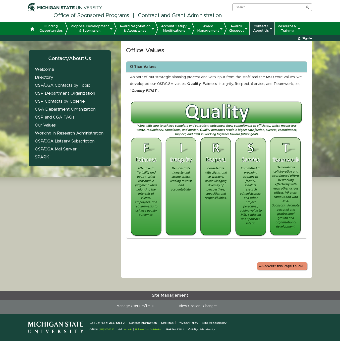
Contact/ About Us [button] (261, 28)
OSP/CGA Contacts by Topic (62, 85)
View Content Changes (198, 306)
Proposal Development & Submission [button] (90, 28)
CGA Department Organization (65, 109)
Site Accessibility (214, 322)
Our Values (45, 125)
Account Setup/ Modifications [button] (174, 28)
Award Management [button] (208, 28)
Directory (44, 77)
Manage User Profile (134, 306)
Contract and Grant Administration (180, 15)
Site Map (167, 322)
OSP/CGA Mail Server (56, 149)
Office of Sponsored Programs (91, 15)
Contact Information (143, 322)
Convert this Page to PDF (283, 266)
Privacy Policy (188, 322)
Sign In (307, 38)
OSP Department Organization (65, 93)
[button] (32, 29)
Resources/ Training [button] (287, 28)
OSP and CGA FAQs (54, 117)
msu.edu (127, 329)
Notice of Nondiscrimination (148, 329)
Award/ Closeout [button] (236, 28)
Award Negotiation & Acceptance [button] (135, 28)
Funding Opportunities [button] (51, 28)
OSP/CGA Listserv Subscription (65, 141)
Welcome (44, 69)
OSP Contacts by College (60, 101)
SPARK (42, 157)
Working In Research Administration (69, 133)
